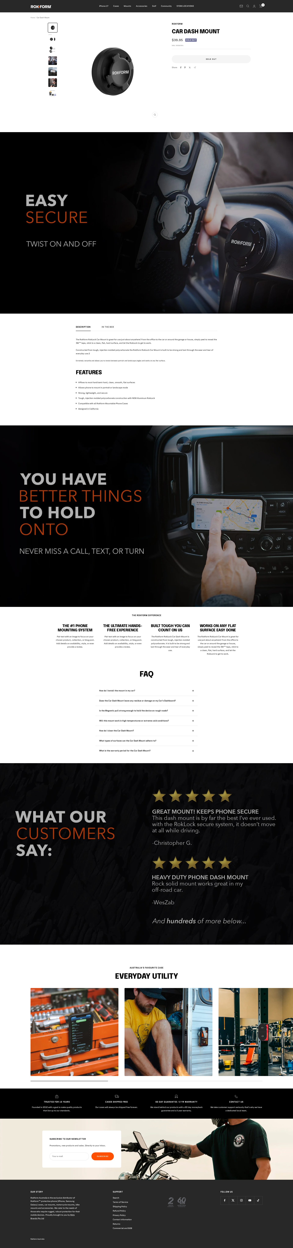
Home (33, 17)
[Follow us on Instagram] (241, 1200)
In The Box (108, 327)
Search (116, 1197)
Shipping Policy (120, 1206)
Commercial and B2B (122, 1228)
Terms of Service (120, 1202)
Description (83, 327)
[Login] (254, 6)
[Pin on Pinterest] (185, 67)
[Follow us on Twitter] (233, 1200)
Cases (116, 6)
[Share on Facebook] (180, 67)
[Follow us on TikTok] (258, 1200)
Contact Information (122, 1219)
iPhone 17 (103, 6)
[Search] (247, 6)
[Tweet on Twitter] (189, 67)
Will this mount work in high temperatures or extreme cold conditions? (134, 720)
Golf (154, 6)
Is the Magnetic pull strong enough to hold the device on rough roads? (133, 710)
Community (166, 6)
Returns (116, 1223)
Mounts (127, 6)
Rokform (177, 23)
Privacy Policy (119, 1215)
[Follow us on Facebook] (225, 1200)
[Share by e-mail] (195, 68)
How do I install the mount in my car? (117, 690)
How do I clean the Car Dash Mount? (116, 730)
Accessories (141, 6)
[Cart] (260, 6)
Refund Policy (119, 1210)
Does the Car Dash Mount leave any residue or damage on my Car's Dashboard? (137, 700)
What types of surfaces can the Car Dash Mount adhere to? (127, 740)
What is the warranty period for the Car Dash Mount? (125, 750)
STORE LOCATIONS (185, 6)
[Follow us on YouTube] (250, 1200)
